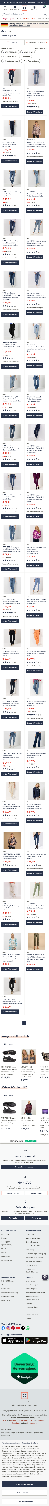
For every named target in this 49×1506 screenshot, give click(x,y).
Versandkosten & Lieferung (35, 1246)
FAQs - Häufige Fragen (34, 1261)
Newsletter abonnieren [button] (24, 1167)
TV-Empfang (30, 1311)
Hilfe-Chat (5, 1234)
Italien (30, 1405)
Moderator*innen (32, 1307)
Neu (19, 19)
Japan (35, 1405)
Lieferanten (5, 1256)
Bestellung (30, 1234)
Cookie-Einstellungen (24, 1501)
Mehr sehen (9, 1044)
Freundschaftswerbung (9, 1293)
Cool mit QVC (43, 19)
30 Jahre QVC (29, 19)
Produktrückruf (6, 1260)
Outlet (28, 1319)
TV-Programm (6, 1285)
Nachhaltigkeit (31, 1289)
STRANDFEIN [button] (10, 56)
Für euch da (5, 1300)
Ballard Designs (11, 1432)
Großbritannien (21, 1405)
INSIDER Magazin (7, 1281)
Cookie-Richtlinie (23, 1476)
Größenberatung (32, 1242)
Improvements (5, 1436)
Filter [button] (13, 42)
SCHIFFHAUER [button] (11, 52)
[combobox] (22, 14)
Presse (3, 1252)
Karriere (29, 1303)
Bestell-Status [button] (36, 1193)
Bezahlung (30, 1250)
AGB (4, 1420)
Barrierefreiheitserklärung (35, 1293)
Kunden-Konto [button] (12, 1193)
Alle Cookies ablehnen (24, 1493)
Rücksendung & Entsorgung (36, 1254)
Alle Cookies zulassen (24, 1484)
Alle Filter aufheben (39, 48)
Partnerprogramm (7, 1296)
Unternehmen (31, 1281)
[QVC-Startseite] (2, 31)
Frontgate (20, 1432)
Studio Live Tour (32, 1315)
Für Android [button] (36, 1218)
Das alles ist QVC (32, 1285)
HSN (2, 1432)
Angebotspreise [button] (11, 61)
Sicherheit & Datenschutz (35, 1257)
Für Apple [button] (13, 1218)
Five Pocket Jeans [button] (31, 61)
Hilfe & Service (31, 1265)
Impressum (32, 1423)
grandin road (38, 1432)
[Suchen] (45, 14)
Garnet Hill (29, 1432)
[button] (5, 9)
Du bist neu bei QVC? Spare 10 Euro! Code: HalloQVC (24, 2)
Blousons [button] (26, 56)
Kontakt (4, 1238)
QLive (3, 1249)
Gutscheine (5, 1289)
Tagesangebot (8, 19)
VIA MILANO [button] (29, 52)
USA (13, 1405)
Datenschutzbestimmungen (21, 1420)
